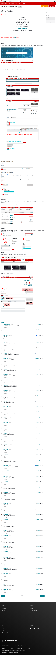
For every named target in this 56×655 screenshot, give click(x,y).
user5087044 (6, 514)
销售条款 (17, 648)
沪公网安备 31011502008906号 (15, 652)
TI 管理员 (4, 14)
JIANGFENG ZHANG (7, 324)
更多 (21, 6)
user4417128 (6, 347)
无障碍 (3, 648)
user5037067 (6, 492)
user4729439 (6, 557)
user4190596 (6, 329)
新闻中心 (3, 612)
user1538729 (6, 519)
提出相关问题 (45, 6)
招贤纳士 (3, 610)
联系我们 (31, 608)
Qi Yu (13, 358)
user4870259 (6, 481)
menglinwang (6, 568)
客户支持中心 (32, 614)
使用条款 (21, 648)
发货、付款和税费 (5, 632)
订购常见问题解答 (5, 634)
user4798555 (6, 444)
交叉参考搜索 (32, 612)
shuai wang (6, 438)
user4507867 (6, 460)
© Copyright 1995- (6, 650)
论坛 (9, 3)
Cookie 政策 (7, 648)
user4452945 (6, 395)
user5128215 (6, 411)
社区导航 (49, 17)
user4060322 (6, 530)
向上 (4, 474)
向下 (6, 327)
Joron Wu (5, 498)
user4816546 (6, 503)
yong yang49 (6, 353)
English (23, 3)
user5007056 (6, 379)
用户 (54, 1)
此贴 (15, 37)
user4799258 (6, 487)
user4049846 (6, 358)
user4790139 (6, 369)
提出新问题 (52, 6)
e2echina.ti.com (22, 28)
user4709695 (6, 406)
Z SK (4, 342)
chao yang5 (6, 433)
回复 (2, 322)
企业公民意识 (4, 621)
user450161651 (6, 335)
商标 (25, 648)
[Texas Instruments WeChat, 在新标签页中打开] (30, 628)
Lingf (4, 584)
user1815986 (6, 546)
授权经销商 (10, 634)
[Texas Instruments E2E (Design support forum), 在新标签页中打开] (34, 628)
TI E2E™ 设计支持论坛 (33, 610)
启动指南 (49, 18)
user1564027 (6, 476)
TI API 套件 (3, 628)
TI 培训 (16, 3)
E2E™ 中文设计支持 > (4, 3)
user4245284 (6, 470)
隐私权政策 (12, 648)
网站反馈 (29, 648)
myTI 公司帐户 (4, 630)
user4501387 (6, 465)
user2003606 (6, 589)
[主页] (8, 1)
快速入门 (20, 3)
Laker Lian (5, 401)
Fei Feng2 (14, 444)
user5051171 (6, 363)
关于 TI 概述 (4, 608)
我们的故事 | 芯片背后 (5, 614)
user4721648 (6, 551)
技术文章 (12, 3)
